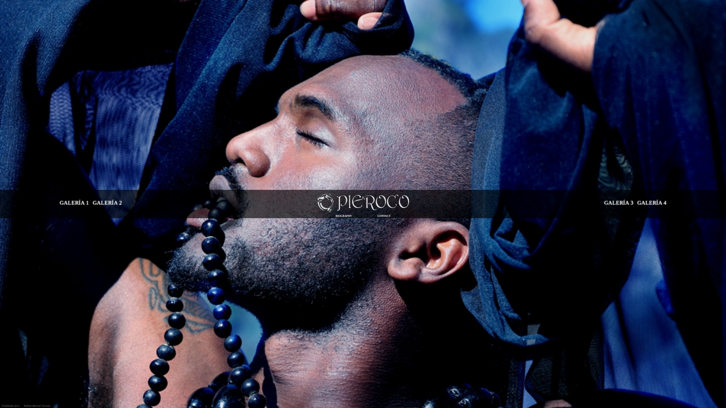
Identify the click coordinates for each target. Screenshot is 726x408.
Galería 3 (618, 203)
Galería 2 (107, 203)
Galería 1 (74, 203)
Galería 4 (651, 203)
